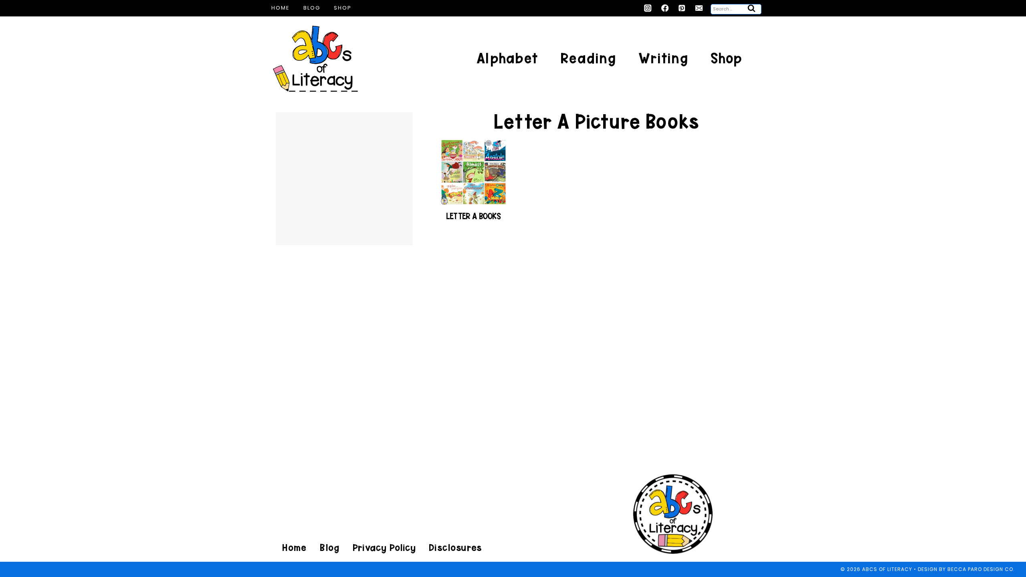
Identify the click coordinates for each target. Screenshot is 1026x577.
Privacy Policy (384, 547)
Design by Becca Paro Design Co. (966, 569)
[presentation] (473, 172)
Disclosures (455, 547)
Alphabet (507, 58)
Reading (588, 58)
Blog (311, 8)
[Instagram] (647, 8)
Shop (342, 8)
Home (280, 8)
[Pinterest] (682, 8)
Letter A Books (473, 216)
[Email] (699, 8)
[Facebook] (665, 8)
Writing (663, 58)
